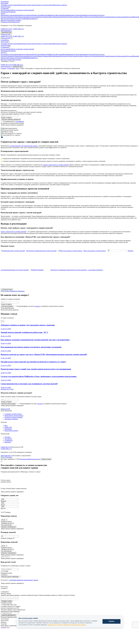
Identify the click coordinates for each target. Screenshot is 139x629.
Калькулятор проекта (14, 20)
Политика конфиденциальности (30, 459)
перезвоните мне (6, 32)
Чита (61, 17)
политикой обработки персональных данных (23, 580)
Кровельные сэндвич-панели (14, 415)
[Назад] (1, 321)
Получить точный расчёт (9, 527)
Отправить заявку (7, 601)
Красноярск (23, 17)
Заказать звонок (46, 459)
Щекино (135, 17)
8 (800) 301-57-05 (6, 29)
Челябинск (10, 17)
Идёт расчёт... (6, 556)
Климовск (112, 17)
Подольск (129, 17)
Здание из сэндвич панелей (45, 5)
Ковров (18, 15)
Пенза (65, 15)
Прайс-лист (8, 427)
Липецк (29, 15)
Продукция (4, 42)
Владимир (59, 15)
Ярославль (73, 17)
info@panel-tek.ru (6, 30)
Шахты (51, 17)
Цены (2, 6)
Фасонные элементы (60, 5)
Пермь (34, 15)
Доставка (7, 6)
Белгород (97, 15)
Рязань (51, 15)
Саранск (35, 17)
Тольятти (19, 18)
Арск (117, 17)
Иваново (29, 18)
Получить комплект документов (11, 119)
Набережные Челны (73, 15)
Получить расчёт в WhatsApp (10, 576)
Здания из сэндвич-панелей (13, 417)
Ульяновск (46, 17)
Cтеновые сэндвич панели (9, 5)
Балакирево (122, 17)
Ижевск (40, 17)
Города (3, 52)
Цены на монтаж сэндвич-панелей (23, 10)
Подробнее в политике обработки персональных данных (66, 624)
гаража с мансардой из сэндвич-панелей (56, 165)
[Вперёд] (3, 321)
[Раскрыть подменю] (9, 42)
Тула (54, 15)
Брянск (85, 15)
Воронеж (4, 15)
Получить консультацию (8, 403)
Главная (3, 1)
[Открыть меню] (11, 34)
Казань (13, 15)
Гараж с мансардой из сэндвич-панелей (13, 231)
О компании (8, 10)
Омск (102, 17)
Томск (94, 17)
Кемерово (57, 17)
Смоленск (91, 15)
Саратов (39, 15)
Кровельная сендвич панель (27, 5)
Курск (78, 17)
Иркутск (83, 17)
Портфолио (4, 12)
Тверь (81, 15)
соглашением (19, 121)
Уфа (48, 15)
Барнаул (29, 17)
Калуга (9, 15)
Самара (106, 17)
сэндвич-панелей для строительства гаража (23, 146)
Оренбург (66, 17)
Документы (12, 12)
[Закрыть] (1, 461)
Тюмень (16, 17)
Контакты (4, 20)
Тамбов (24, 18)
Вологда (35, 18)
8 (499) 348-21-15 (18, 29)
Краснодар (23, 15)
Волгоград (89, 17)
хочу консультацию (7, 306)
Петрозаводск (11, 18)
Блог (7, 1)
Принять (111, 621)
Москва (44, 15)
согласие (37, 306)
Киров (98, 17)
